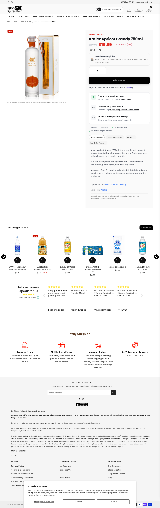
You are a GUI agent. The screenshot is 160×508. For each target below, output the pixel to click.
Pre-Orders (65, 477)
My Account (65, 466)
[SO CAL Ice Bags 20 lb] (117, 244)
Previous (3, 256)
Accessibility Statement (22, 477)
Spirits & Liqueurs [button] (42, 16)
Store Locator (114, 470)
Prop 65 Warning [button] (114, 137)
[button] (91, 70)
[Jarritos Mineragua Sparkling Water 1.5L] (17, 244)
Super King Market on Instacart (124, 110)
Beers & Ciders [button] (91, 16)
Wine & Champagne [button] (67, 16)
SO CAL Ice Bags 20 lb (117, 267)
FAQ (61, 473)
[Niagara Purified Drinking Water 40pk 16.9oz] (92, 244)
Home (11, 16)
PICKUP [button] (130, 137)
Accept (78, 501)
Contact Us (65, 470)
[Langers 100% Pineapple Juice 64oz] (42, 244)
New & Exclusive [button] (113, 16)
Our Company (114, 466)
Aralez (104, 190)
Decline (113, 501)
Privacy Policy (48, 495)
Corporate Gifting (116, 473)
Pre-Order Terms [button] (97, 143)
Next (156, 256)
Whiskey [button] (23, 16)
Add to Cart (119, 80)
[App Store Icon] (82, 404)
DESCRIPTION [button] (96, 137)
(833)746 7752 (127, 2)
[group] (97, 70)
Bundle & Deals (135, 16)
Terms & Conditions (20, 470)
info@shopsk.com (144, 2)
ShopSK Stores (124, 99)
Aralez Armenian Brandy (22, 22)
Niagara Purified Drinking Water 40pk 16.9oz (92, 269)
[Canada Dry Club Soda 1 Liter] (142, 244)
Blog (110, 477)
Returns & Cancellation (22, 473)
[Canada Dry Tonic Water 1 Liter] (67, 244)
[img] (29, 294)
